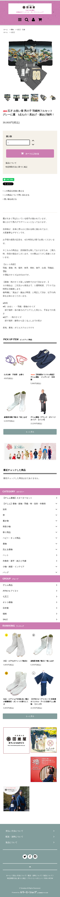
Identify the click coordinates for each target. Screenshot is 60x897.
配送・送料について (35, 875)
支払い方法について (19, 875)
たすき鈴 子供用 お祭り (14, 375)
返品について (11, 163)
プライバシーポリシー (35, 878)
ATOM (51, 878)
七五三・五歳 (21, 29)
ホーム (5, 29)
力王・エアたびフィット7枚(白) (15, 661)
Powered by (16, 892)
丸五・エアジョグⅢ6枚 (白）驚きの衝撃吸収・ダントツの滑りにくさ (16, 701)
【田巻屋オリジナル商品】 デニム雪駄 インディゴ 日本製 (43, 377)
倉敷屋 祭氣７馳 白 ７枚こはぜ (15, 417)
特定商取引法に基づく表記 (16, 167)
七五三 (13, 32)
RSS (45, 878)
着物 (12, 29)
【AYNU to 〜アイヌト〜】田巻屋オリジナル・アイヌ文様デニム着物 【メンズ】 (43, 701)
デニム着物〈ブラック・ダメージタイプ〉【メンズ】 (43, 418)
